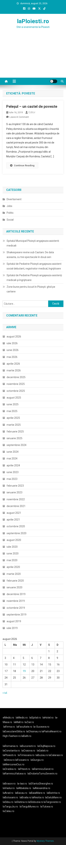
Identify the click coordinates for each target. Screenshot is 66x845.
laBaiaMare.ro (37, 792)
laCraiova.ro (28, 750)
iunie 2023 (13, 472)
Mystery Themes (45, 841)
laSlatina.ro (20, 802)
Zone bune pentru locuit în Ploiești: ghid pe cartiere (31, 289)
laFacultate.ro (24, 726)
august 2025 (14, 397)
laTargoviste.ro (52, 802)
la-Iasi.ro (22, 783)
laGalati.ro (42, 750)
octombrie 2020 (16, 526)
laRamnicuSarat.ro (43, 769)
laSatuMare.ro (53, 797)
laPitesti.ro (24, 769)
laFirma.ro (9, 726)
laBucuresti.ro (28, 746)
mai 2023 (12, 478)
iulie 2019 (12, 628)
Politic (10, 212)
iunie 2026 (13, 350)
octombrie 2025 (16, 390)
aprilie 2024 (13, 465)
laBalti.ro (26, 736)
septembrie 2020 (16, 533)
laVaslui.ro (9, 788)
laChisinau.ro (33, 731)
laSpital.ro (35, 717)
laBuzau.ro (42, 755)
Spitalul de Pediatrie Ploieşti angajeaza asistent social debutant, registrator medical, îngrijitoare (34, 266)
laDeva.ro (9, 759)
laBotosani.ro (10, 797)
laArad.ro (8, 792)
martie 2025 (14, 424)
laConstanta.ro (11, 750)
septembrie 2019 (16, 614)
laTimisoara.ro (26, 755)
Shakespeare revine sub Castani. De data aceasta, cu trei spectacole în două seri (30, 255)
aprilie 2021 (13, 519)
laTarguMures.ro (29, 806)
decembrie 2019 (16, 594)
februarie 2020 (15, 580)
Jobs (9, 206)
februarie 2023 (15, 485)
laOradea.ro (9, 769)
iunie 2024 (13, 451)
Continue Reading (24, 165)
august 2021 (14, 512)
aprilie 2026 (13, 363)
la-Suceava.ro (41, 726)
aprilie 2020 (13, 567)
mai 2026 (12, 357)
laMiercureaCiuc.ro (13, 764)
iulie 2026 (12, 343)
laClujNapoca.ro (46, 746)
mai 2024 (12, 458)
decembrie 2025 (16, 377)
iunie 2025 (13, 404)
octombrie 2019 (16, 607)
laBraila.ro (25, 797)
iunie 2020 (13, 553)
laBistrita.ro (53, 792)
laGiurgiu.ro (38, 759)
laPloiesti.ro (33, 21)
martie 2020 (14, 573)
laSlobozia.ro (35, 802)
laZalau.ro (8, 811)
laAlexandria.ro (41, 788)
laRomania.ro (10, 746)
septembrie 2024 (16, 445)
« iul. (5, 692)
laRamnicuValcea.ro (14, 773)
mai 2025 (12, 411)
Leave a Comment (19, 117)
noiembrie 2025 (16, 383)
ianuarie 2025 (14, 438)
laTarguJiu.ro (11, 806)
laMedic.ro (22, 717)
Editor (32, 112)
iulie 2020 (12, 546)
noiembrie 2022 (16, 499)
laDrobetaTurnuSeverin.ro (42, 773)
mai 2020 (12, 560)
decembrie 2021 (16, 506)
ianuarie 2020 (14, 587)
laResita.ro (38, 797)
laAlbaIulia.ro (23, 788)
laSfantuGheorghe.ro (41, 783)
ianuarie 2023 (14, 492)
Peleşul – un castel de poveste (31, 106)
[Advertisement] (33, 57)
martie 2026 (14, 370)
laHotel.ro (48, 717)
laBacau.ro (21, 792)
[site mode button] (53, 81)
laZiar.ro (29, 722)
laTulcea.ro (46, 806)
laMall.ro (18, 722)
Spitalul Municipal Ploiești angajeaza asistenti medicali (33, 243)
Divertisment (14, 199)
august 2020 (14, 540)
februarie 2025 (15, 431)
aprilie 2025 (13, 417)
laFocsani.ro (22, 759)
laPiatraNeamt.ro (51, 731)
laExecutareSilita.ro (14, 731)
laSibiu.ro (8, 802)
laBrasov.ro (9, 783)
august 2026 (14, 336)
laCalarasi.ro (56, 755)
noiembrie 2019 (16, 600)
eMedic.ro (8, 717)
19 (24, 671)
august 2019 (14, 621)
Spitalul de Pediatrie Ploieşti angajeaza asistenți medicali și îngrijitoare (34, 277)
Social (10, 219)
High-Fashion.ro (12, 736)
